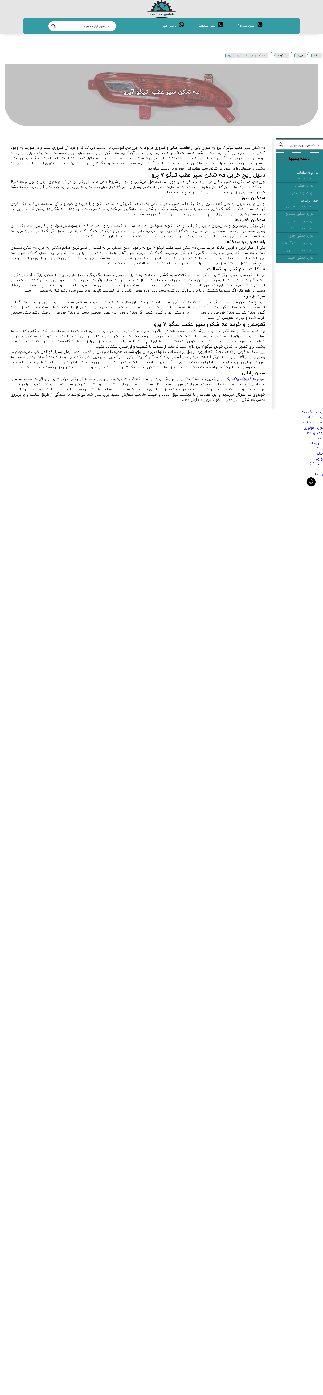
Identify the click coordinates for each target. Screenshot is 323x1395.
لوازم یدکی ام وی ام (297, 221)
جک (320, 453)
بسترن (317, 448)
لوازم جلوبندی (302, 193)
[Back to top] (311, 482)
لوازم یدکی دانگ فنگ (296, 243)
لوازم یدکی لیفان (300, 250)
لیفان (318, 469)
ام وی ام (316, 443)
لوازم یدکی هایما (300, 257)
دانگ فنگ (315, 464)
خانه (316, 55)
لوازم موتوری (303, 185)
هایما (319, 474)
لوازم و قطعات (307, 172)
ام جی (318, 438)
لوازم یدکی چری (301, 235)
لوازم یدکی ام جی (299, 206)
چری (300, 55)
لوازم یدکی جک (301, 228)
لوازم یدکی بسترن (299, 213)
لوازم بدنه (305, 178)
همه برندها (309, 200)
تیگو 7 (282, 55)
